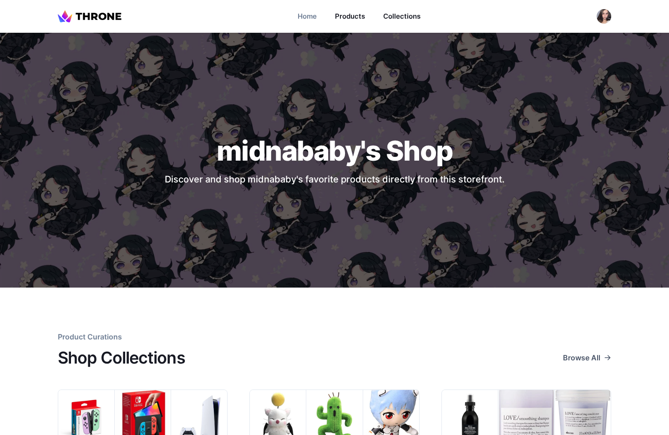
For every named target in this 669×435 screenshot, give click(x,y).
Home (307, 16)
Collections (402, 16)
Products (350, 16)
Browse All (581, 357)
